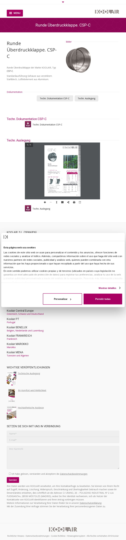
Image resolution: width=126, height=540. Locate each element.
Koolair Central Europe (20, 310)
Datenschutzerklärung (90, 502)
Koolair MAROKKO (17, 344)
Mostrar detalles (107, 288)
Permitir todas (102, 299)
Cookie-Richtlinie (58, 536)
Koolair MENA (15, 352)
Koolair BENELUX (17, 327)
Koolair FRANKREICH (19, 335)
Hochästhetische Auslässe (31, 407)
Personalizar (60, 299)
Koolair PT (13, 319)
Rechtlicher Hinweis (15, 536)
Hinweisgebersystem (76, 536)
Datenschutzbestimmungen (73, 473)
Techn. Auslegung (86, 98)
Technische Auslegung (29, 373)
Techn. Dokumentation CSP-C (55, 98)
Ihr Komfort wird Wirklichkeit (32, 390)
